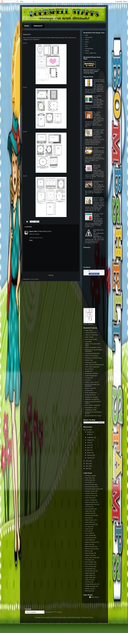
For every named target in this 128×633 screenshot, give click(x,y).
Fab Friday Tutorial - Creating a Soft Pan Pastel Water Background (98, 132)
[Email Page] (27, 221)
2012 (87, 463)
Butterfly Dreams (90, 491)
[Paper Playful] (94, 597)
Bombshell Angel (90, 486)
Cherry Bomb (89, 498)
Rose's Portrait (89, 566)
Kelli (86, 46)
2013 (87, 461)
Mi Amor (87, 551)
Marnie (87, 51)
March (89, 452)
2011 (87, 466)
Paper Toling (88, 330)
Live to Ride (88, 533)
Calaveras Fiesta (90, 495)
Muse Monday (89, 553)
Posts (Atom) (35, 279)
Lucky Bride (88, 540)
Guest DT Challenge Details (92, 70)
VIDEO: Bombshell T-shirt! (92, 347)
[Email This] (31, 222)
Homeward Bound (90, 515)
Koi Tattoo (88, 526)
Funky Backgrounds (91, 392)
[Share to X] (35, 222)
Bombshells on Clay (91, 407)
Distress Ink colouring (91, 397)
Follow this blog (94, 273)
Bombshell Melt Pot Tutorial (93, 415)
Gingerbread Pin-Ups (91, 504)
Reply (31, 240)
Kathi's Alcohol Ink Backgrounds (94, 364)
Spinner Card (89, 360)
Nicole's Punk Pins (90, 388)
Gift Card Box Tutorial (97, 96)
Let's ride (87, 531)
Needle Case (88, 371)
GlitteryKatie (88, 37)
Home (26, 26)
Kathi (86, 35)
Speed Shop (88, 573)
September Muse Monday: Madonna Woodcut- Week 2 (98, 199)
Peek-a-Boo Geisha (90, 557)
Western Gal (88, 588)
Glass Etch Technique (91, 355)
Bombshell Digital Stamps (92, 489)
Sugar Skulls (88, 577)
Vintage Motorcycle (90, 584)
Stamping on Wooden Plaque (93, 358)
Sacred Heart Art (90, 571)
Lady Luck (88, 529)
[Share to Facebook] (36, 222)
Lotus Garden (89, 535)
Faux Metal (88, 341)
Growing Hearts (89, 509)
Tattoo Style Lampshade (92, 367)
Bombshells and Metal (91, 373)
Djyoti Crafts (33, 231)
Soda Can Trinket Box (91, 335)
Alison (87, 39)
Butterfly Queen (89, 493)
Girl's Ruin (88, 506)
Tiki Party (88, 582)
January (89, 458)
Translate (59, 612)
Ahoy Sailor (88, 478)
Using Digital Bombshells (92, 353)
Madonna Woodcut (90, 542)
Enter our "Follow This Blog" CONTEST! (98, 215)
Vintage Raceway (90, 586)
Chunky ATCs (89, 390)
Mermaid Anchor (89, 546)
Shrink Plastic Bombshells (92, 405)
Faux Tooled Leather (91, 339)
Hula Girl (87, 518)
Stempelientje (89, 48)
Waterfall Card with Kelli (92, 399)
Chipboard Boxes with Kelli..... (98, 182)
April (88, 450)
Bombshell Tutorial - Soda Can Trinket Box (98, 81)
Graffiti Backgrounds (91, 375)
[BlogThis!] (33, 222)
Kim (86, 44)
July (88, 442)
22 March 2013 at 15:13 (44, 231)
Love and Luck (89, 537)
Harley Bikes (88, 511)
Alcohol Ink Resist (90, 395)
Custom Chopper (90, 500)
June (88, 445)
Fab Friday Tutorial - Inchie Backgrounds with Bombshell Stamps (98, 150)
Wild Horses (88, 591)
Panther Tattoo (89, 555)
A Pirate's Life (89, 475)
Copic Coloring (89, 337)
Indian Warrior (89, 522)
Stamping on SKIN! (90, 410)
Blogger (91, 617)
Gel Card (87, 380)
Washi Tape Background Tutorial (96, 166)
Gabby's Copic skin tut (91, 382)
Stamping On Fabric (91, 362)
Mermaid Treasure (90, 549)
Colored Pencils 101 (91, 332)
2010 (87, 468)
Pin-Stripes (88, 560)
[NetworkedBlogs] (94, 270)
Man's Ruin (88, 544)
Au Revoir (89, 434)
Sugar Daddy (89, 575)
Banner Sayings (89, 484)
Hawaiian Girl (89, 513)
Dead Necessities (90, 502)
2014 (87, 430)
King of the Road (90, 524)
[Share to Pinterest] (38, 222)
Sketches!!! (38, 26)
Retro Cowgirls (89, 562)
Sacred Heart (89, 568)
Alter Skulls (88, 482)
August (89, 440)
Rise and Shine (89, 564)
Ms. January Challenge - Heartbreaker (97, 113)
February (90, 455)
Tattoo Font (88, 579)
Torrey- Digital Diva (90, 53)
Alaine (87, 42)
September (90, 437)
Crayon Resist (89, 369)
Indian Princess (89, 520)
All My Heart (88, 480)
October (89, 432)
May (88, 447)
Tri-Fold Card (89, 378)
